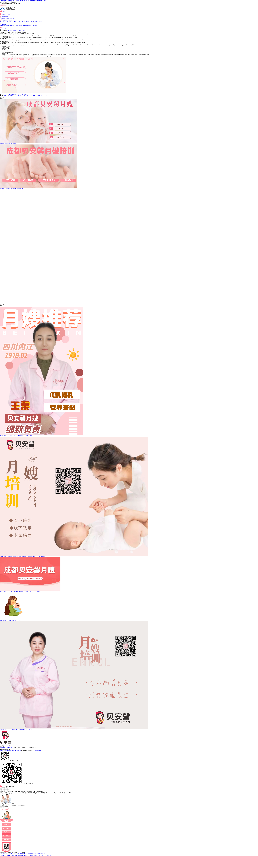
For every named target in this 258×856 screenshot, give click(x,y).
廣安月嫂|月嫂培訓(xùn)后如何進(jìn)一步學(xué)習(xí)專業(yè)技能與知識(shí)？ (25, 95)
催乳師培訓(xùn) (17, 750)
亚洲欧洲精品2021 (13, 855)
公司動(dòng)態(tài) (26, 25)
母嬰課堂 (15, 30)
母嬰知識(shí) (3, 25)
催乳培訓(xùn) (10, 21)
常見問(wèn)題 (33, 25)
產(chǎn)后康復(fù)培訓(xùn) (6, 750)
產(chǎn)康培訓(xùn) (26, 21)
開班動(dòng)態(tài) (17, 25)
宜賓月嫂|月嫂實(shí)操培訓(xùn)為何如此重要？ (15, 94)
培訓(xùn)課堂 (9, 25)
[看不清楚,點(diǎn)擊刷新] (6, 806)
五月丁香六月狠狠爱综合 (46, 855)
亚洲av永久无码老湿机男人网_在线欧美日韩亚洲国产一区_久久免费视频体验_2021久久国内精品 (23, 0)
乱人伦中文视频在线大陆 (24, 855)
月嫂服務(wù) (3, 18)
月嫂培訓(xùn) (3, 21)
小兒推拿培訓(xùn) (17, 21)
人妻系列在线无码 (4, 855)
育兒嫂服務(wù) (10, 18)
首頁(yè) (10, 30)
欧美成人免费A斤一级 (35, 855)
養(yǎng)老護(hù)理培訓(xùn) (37, 21)
